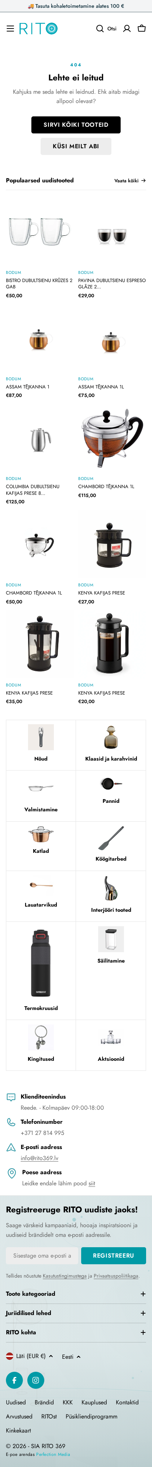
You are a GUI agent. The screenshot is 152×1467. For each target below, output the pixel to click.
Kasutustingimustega (65, 1275)
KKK (68, 1402)
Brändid (44, 1402)
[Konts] (126, 28)
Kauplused (94, 1402)
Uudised (16, 1402)
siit (92, 1183)
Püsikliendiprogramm (91, 1416)
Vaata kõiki (126, 180)
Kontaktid (127, 1402)
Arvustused (19, 1416)
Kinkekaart (18, 1430)
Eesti (67, 1356)
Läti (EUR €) (31, 1356)
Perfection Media (53, 1454)
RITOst (49, 1416)
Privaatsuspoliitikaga (116, 1275)
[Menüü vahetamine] (10, 28)
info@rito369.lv (39, 1158)
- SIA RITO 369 (46, 1446)
